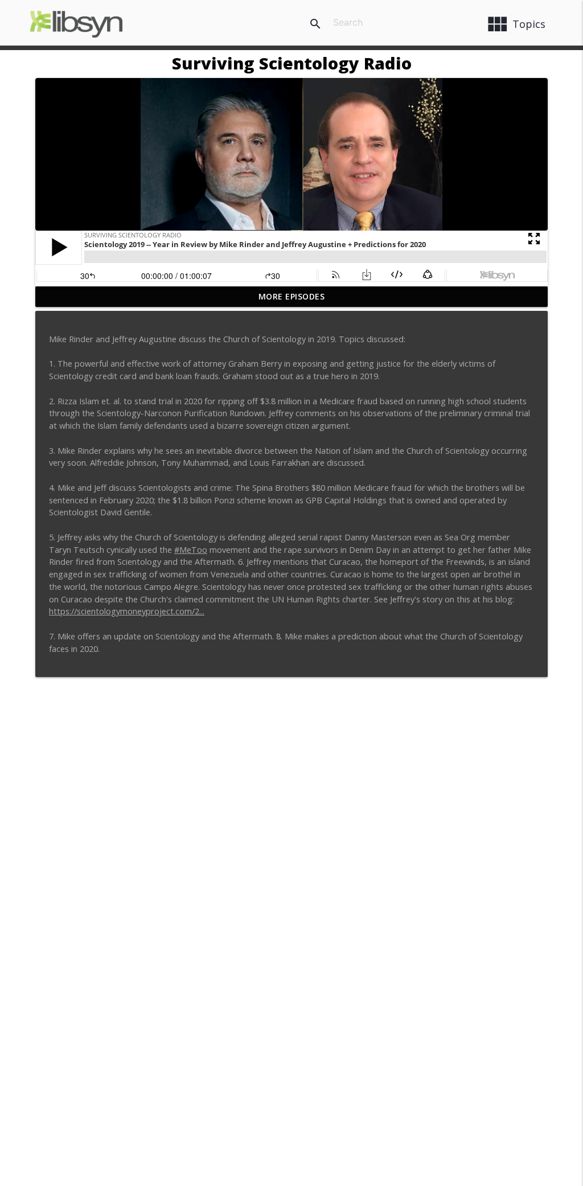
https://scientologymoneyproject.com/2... (126, 611)
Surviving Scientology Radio (292, 63)
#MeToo (190, 549)
